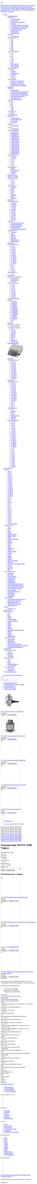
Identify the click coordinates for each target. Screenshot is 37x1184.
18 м (12, 62)
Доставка (7, 1115)
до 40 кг (10, 482)
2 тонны (13, 209)
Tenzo (9, 545)
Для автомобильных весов (15, 584)
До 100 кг (14, 371)
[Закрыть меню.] (2, 3)
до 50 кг (13, 252)
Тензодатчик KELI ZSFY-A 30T (16, 736)
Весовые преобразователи (15, 647)
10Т (12, 39)
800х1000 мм (15, 135)
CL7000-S (14, 301)
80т (12, 105)
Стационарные (15, 19)
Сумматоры (7, 648)
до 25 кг (13, 249)
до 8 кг (10, 474)
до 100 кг (13, 255)
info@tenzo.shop (5, 10)
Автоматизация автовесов (18, 85)
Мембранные (11, 580)
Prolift (12, 196)
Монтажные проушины (14, 601)
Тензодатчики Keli (9, 687)
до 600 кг (13, 158)
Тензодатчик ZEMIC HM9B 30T (16, 760)
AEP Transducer (12, 551)
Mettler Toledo (12, 536)
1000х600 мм (15, 133)
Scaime (10, 540)
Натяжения (11, 593)
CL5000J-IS (14, 312)
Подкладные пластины (14, 604)
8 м (12, 56)
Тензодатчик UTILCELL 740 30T (16, 785)
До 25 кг (13, 364)
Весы (5, 14)
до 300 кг (13, 156)
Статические (14, 90)
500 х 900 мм (15, 67)
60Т (12, 47)
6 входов (10, 653)
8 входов (10, 655)
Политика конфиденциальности (10, 1175)
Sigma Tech (11, 548)
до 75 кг (10, 485)
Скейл (13, 173)
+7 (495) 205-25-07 (15, 10)
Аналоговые (11, 594)
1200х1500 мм (15, 145)
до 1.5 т (10, 499)
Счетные (13, 281)
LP (12, 321)
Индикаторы (8, 610)
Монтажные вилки (13, 602)
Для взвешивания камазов (18, 28)
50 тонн (13, 219)
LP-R (12, 320)
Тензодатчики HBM (10, 689)
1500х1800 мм (15, 150)
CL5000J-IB (14, 309)
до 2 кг (13, 284)
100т (12, 107)
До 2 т (13, 403)
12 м (12, 59)
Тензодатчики (8, 468)
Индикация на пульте (17, 223)
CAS (12, 76)
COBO (10, 565)
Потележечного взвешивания (19, 95)
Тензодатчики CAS (9, 686)
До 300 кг (14, 375)
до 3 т (12, 162)
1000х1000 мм (15, 136)
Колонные (11, 573)
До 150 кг (14, 372)
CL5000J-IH (14, 314)
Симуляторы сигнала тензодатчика (18, 645)
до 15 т (13, 456)
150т (12, 108)
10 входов (10, 656)
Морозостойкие (15, 227)
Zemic (9, 528)
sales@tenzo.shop (9, 1088)
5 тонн (13, 212)
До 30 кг (13, 332)
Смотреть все (15, 36)
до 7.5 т (10, 508)
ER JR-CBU (14, 341)
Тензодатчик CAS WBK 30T (15, 711)
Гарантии (7, 1112)
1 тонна (13, 207)
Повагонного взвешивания (19, 93)
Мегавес (13, 238)
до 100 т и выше (12, 523)
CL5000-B (14, 317)
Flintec (9, 537)
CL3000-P (14, 304)
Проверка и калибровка (18, 84)
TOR (12, 189)
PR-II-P (13, 334)
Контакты (7, 1117)
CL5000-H (14, 318)
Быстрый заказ (12, 714)
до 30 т (13, 459)
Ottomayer (14, 198)
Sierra (9, 547)
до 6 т (9, 506)
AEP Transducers (9, 1155)
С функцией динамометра (18, 229)
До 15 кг (13, 331)
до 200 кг (13, 258)
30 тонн (13, 218)
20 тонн (13, 216)
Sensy (9, 570)
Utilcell (10, 533)
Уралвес (13, 78)
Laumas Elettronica (13, 539)
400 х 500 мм (15, 64)
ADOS (9, 550)
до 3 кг (13, 286)
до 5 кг (13, 287)
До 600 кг (14, 378)
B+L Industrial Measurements (16, 630)
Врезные (13, 24)
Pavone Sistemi (12, 619)
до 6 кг (13, 246)
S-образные (11, 579)
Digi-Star (10, 562)
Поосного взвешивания (18, 22)
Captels (10, 553)
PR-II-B (13, 335)
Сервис (6, 1114)
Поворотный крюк (16, 224)
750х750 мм (14, 132)
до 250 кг (10, 491)
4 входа (10, 651)
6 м (12, 53)
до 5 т (12, 164)
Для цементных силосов (15, 588)
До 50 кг (13, 368)
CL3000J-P (14, 307)
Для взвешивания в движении (20, 25)
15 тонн (13, 215)
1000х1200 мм (15, 139)
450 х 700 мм (15, 65)
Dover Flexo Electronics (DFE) (16, 564)
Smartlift (13, 187)
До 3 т (13, 405)
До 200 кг (14, 374)
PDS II (13, 337)
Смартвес (14, 74)
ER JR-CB (14, 340)
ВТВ (12, 113)
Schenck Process (12, 534)
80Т (12, 48)
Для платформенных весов (15, 585)
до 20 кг (13, 294)
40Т (12, 44)
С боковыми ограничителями (19, 27)
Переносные (14, 31)
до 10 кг (13, 290)
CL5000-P (14, 315)
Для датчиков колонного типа (16, 599)
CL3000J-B (14, 306)
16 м (12, 61)
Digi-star (10, 628)
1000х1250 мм (15, 141)
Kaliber (10, 556)
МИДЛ (13, 169)
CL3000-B (14, 303)
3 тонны (13, 210)
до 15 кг (13, 247)
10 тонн (13, 213)
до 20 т (13, 457)
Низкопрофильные (16, 119)
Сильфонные (11, 582)
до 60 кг (13, 253)
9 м (12, 57)
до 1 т (12, 159)
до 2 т (12, 161)
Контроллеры (11, 642)
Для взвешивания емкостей (16, 587)
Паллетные (14, 121)
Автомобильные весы (10, 683)
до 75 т (10, 522)
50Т (12, 45)
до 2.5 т (13, 182)
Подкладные (14, 20)
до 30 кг (13, 250)
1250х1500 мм (15, 147)
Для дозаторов (12, 590)
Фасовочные (14, 278)
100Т (12, 50)
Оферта (10, 1176)
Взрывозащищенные (14, 591)
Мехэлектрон (15, 240)
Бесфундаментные (16, 30)
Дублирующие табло (10, 672)
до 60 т (13, 463)
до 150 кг (13, 203)
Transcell (10, 542)
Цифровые (11, 596)
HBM (9, 531)
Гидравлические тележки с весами (14, 684)
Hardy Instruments (13, 560)
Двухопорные (12, 577)
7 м (12, 54)
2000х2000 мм (15, 153)
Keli (9, 526)
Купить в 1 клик (14, 901)
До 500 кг (14, 377)
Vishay (9, 543)
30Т (12, 42)
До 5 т (13, 406)
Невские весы (15, 73)
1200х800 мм (15, 138)
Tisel (12, 193)
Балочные (14, 122)
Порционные (15, 280)
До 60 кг (13, 369)
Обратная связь (8, 1118)
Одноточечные (12, 576)
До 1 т (13, 401)
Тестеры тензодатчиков (14, 644)
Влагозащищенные (16, 226)
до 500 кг (13, 206)
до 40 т (13, 460)
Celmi (9, 554)
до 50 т (13, 462)
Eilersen (10, 559)
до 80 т (13, 465)
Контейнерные (15, 33)
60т (12, 104)
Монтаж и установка (17, 82)
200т (12, 110)
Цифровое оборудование (11, 1132)
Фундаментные (15, 98)
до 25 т (10, 514)
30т (12, 102)
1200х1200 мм (15, 142)
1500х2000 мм (15, 152)
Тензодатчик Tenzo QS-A (14, 809)
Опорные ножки (12, 605)
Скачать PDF (4, 997)
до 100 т (13, 466)
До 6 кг (13, 329)
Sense (12, 70)
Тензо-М (13, 71)
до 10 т (13, 165)
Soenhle (10, 557)
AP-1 (12, 338)
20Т (12, 40)
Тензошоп (7, 1110)
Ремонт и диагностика (17, 81)
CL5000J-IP (14, 311)
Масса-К (13, 236)
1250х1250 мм (15, 144)
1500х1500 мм (15, 149)
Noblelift (13, 195)
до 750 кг (10, 496)
